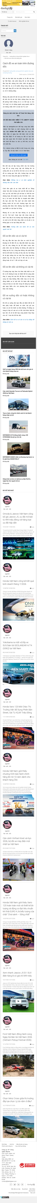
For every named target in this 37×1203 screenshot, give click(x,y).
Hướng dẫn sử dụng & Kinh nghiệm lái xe (19, 56)
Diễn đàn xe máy (15, 1189)
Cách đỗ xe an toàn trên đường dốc (13, 58)
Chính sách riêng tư (7, 1146)
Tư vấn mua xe (12, 21)
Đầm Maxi (32, 1189)
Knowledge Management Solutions (18, 1192)
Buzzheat (25, 1189)
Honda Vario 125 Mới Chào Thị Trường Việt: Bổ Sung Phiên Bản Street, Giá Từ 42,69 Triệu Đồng (17, 709)
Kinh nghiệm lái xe (24, 21)
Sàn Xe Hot (32, 1191)
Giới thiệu (4, 1144)
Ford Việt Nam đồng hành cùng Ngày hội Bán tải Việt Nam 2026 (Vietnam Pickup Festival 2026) (17, 1037)
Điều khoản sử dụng (21, 1144)
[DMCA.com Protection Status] (4, 1198)
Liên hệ (12, 1144)
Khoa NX (6, 373)
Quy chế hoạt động (20, 1146)
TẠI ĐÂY (25, 159)
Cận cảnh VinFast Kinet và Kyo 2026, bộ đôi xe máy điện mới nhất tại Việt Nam (17, 841)
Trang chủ (10, 17)
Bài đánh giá (18, 17)
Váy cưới (32, 1192)
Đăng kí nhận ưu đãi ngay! (18, 155)
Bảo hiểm (27, 17)
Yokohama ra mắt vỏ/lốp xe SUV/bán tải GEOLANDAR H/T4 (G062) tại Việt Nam (17, 645)
